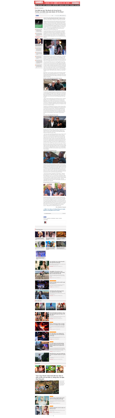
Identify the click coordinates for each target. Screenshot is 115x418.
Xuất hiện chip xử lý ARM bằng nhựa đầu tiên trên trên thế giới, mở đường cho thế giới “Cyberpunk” (39, 30)
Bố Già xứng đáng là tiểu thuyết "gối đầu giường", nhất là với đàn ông (38, 45)
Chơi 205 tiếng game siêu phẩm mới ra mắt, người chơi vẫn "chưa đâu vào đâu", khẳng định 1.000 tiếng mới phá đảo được (39, 49)
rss (79, 1)
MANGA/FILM (60, 3)
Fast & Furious (46, 219)
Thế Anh (51, 277)
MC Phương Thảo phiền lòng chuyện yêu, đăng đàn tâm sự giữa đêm (57, 291)
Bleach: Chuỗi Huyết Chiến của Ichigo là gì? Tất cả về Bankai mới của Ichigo (57, 324)
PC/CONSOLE (72, 5)
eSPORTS (51, 3)
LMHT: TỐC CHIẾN (55, 5)
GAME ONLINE (67, 5)
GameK (37, 8)
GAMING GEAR (61, 5)
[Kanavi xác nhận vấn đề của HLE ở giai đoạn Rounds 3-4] (42, 284)
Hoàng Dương (51, 266)
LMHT (44, 5)
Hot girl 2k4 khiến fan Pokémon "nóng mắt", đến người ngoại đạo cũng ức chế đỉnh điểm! (57, 313)
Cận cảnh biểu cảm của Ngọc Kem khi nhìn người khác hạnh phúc (57, 262)
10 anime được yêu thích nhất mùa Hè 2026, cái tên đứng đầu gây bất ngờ (57, 398)
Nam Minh (51, 339)
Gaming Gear (54, 351)
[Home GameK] (36, 5)
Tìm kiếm (78, 3)
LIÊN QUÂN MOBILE (49, 5)
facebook (76, 1)
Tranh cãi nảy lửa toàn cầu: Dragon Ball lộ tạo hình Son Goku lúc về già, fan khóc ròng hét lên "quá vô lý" (39, 66)
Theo (54, 213)
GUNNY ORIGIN (40, 5)
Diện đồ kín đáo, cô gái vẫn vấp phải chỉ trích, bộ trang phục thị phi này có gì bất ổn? (57, 354)
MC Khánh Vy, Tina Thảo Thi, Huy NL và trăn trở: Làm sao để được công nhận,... (50, 248)
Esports (54, 339)
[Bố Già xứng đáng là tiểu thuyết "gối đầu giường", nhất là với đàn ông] (40, 234)
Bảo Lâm (51, 403)
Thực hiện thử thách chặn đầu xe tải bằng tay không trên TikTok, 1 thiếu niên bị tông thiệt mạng (39, 34)
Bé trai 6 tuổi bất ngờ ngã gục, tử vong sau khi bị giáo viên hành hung (40, 258)
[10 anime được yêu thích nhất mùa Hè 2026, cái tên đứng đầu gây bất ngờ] (42, 400)
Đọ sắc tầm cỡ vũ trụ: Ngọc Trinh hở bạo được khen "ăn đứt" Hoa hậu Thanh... (50, 239)
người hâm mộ (53, 218)
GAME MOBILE (47, 3)
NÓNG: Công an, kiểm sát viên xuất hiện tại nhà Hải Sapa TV (60, 248)
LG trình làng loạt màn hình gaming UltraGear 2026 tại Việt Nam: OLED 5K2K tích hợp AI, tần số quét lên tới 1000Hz (57, 345)
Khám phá (41, 8)
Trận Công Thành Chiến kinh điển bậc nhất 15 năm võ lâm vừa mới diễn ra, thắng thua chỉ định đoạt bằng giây (50, 377)
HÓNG (64, 3)
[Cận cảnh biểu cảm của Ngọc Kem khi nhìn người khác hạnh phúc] (42, 265)
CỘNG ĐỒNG (67, 3)
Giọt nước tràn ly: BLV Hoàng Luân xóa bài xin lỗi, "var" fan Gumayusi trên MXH (38, 57)
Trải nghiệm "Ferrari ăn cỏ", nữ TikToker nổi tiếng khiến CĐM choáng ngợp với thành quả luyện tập (57, 272)
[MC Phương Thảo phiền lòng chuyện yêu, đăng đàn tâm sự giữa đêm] (42, 294)
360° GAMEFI (77, 5)
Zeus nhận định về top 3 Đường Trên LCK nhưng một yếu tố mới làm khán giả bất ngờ (57, 334)
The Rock (57, 218)
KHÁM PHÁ (55, 3)
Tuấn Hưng (51, 351)
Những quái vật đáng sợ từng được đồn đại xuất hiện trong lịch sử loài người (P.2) (38, 26)
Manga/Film (54, 403)
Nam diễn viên (49, 218)
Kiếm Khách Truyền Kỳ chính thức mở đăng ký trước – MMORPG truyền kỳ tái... (61, 239)
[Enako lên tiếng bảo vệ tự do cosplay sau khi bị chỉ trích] (42, 410)
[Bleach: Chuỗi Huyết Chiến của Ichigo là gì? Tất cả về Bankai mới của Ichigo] (42, 326)
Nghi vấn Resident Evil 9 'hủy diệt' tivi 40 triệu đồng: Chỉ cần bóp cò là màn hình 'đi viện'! (39, 53)
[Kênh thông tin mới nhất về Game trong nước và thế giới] (39, 2)
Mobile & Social (56, 266)
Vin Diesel (60, 218)
